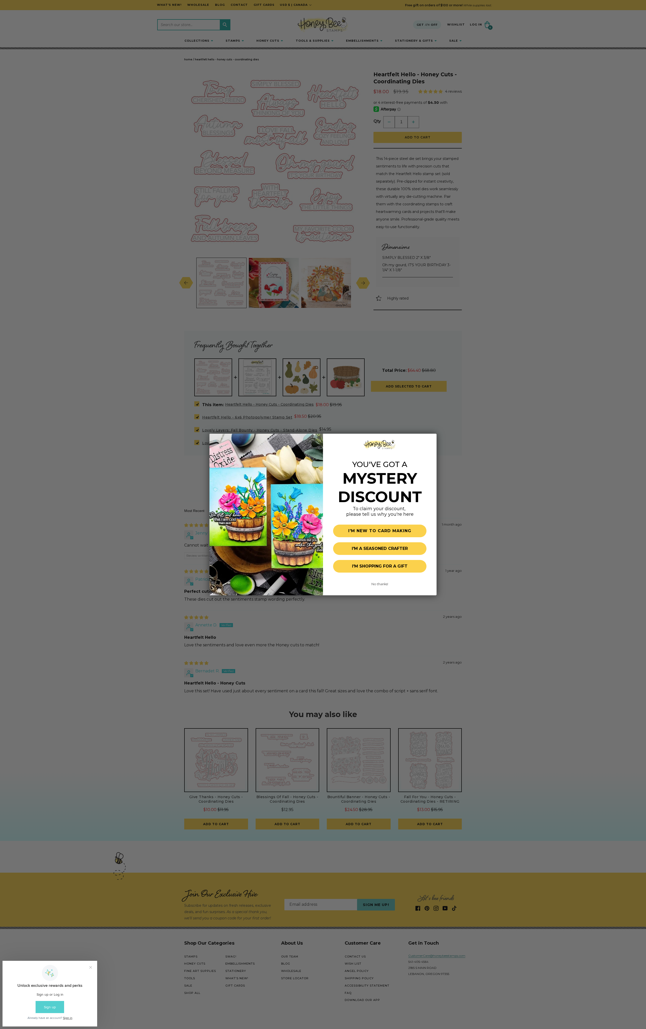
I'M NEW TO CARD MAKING (379, 530)
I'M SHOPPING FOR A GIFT (380, 566)
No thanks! (379, 584)
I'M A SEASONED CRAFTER (380, 548)
